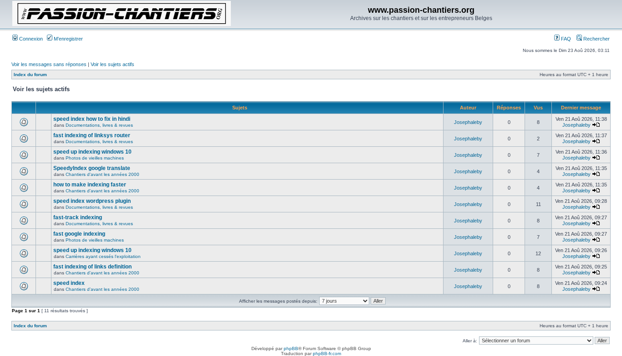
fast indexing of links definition (92, 266)
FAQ (565, 38)
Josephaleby (468, 122)
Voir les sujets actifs (112, 64)
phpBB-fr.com (327, 353)
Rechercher (596, 38)
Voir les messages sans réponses (49, 64)
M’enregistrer (67, 38)
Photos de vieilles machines (95, 157)
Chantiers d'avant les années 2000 (102, 174)
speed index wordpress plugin (92, 201)
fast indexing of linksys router (91, 135)
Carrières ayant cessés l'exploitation (103, 256)
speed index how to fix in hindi (91, 119)
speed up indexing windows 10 (92, 152)
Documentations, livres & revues (99, 125)
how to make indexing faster (89, 184)
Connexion (30, 38)
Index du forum (30, 74)
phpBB (291, 348)
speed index (69, 283)
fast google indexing (79, 234)
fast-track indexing (77, 217)
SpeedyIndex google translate (91, 168)
